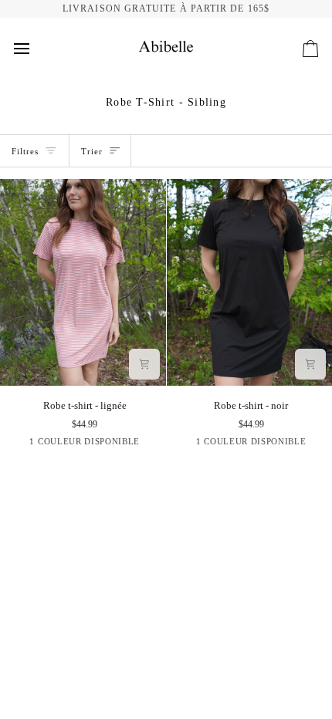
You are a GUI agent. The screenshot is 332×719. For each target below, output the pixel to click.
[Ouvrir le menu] (35, 48)
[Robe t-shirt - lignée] (83, 282)
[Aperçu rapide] (144, 364)
